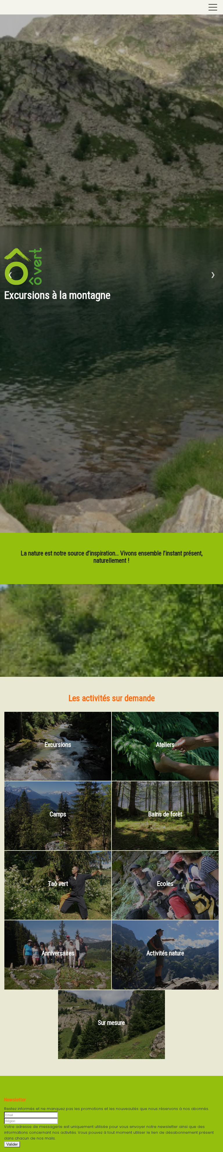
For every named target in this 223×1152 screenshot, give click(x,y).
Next (213, 274)
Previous (10, 274)
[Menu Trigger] (213, 7)
